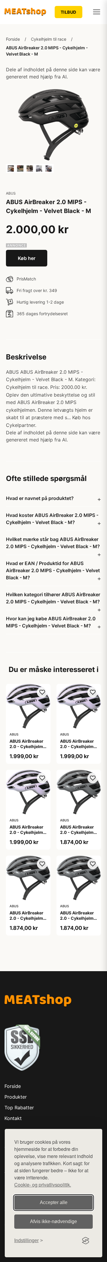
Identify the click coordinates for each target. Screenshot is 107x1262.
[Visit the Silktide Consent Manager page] (85, 1240)
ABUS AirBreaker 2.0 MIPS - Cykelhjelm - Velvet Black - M (47, 50)
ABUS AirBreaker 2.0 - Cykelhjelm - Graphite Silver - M (28, 921)
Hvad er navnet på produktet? (40, 498)
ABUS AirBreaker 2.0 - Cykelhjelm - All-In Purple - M (78, 746)
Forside (13, 39)
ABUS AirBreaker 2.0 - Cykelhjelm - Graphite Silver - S (78, 918)
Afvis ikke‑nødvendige (53, 1221)
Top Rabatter (19, 1107)
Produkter (15, 1097)
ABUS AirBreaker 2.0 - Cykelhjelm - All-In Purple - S (28, 832)
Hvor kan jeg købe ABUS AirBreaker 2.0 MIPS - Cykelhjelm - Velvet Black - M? (51, 622)
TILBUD (68, 12)
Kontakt (13, 1118)
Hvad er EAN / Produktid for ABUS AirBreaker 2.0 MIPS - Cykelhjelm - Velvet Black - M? (53, 570)
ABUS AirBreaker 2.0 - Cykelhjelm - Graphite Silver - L (78, 832)
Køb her (26, 258)
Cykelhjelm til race (48, 39)
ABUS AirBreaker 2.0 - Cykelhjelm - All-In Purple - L (28, 746)
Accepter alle (53, 1202)
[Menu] (97, 12)
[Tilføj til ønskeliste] (42, 692)
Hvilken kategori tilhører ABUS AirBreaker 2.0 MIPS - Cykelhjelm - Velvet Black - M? (53, 598)
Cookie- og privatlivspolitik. (42, 1184)
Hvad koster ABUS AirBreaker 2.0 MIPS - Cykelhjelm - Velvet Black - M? (52, 518)
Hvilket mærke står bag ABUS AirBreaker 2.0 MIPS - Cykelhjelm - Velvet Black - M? (53, 542)
